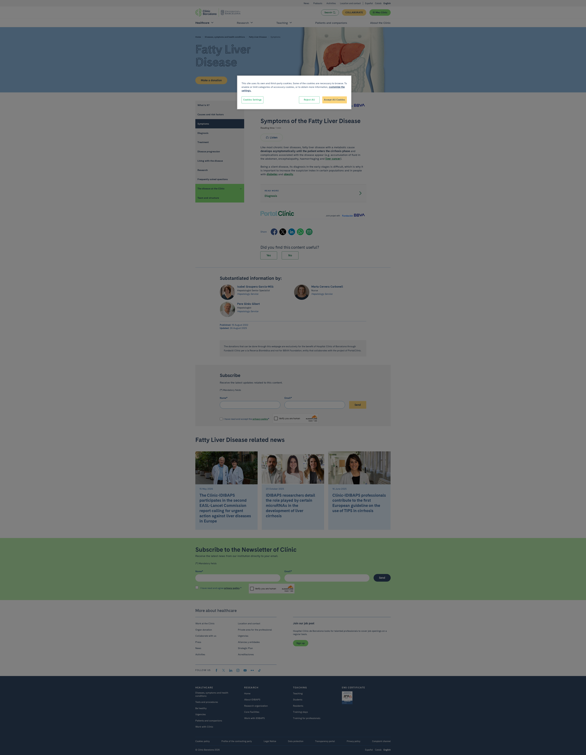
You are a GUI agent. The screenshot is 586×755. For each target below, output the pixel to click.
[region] (294, 92)
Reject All (309, 100)
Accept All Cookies (334, 100)
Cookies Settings (252, 100)
